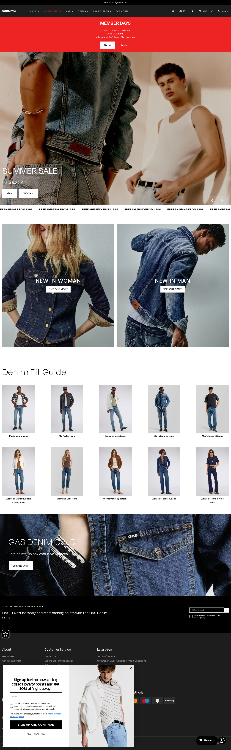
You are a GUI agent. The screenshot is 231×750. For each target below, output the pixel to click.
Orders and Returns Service (59, 661)
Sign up (107, 45)
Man (68, 11)
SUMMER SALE (51, 11)
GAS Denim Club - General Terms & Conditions (121, 661)
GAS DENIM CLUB (102, 11)
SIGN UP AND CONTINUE (36, 725)
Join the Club (20, 566)
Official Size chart (11, 661)
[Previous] (212, 200)
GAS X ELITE (122, 11)
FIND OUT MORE (58, 289)
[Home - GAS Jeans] (9, 11)
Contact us (50, 656)
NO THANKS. (36, 734)
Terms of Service (106, 656)
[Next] (221, 200)
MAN (9, 193)
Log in (124, 45)
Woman (82, 11)
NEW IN (33, 11)
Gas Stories (8, 656)
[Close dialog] (130, 668)
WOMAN (29, 193)
